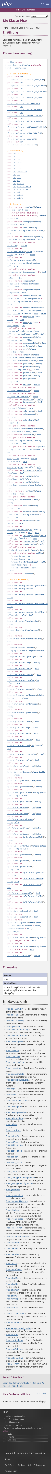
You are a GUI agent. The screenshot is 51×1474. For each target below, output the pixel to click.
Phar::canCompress (14, 1041)
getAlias (27, 364)
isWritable (28, 435)
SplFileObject (13, 932)
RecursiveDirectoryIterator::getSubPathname (28, 603)
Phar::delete (11, 1124)
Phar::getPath (12, 1157)
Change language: (22, 16)
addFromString (29, 237)
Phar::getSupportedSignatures (19, 1183)
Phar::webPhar (12, 1364)
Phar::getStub (12, 1171)
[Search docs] (42, 3)
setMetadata (28, 521)
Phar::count (11, 1095)
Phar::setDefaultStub (15, 1313)
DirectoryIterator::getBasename (22, 695)
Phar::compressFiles (15, 1062)
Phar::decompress (14, 1106)
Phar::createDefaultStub (16, 1100)
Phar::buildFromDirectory (17, 1029)
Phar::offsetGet (12, 1284)
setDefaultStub (30, 512)
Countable (8, 68)
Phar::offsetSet (12, 1290)
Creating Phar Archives (13, 1425)
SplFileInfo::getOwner (17, 834)
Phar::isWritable (13, 1242)
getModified (28, 373)
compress (27, 281)
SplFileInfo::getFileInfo (19, 793)
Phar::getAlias (12, 1142)
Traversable (30, 260)
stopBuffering (29, 544)
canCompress (12, 272)
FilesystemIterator (35, 651)
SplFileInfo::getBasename (19, 772)
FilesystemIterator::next (19, 668)
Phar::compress (13, 1056)
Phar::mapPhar (12, 1254)
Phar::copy (10, 1089)
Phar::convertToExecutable (18, 1080)
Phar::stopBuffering (14, 1349)
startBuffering (30, 541)
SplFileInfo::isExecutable (19, 893)
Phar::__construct (13, 1068)
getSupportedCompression (18, 390)
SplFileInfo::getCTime (17, 781)
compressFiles (29, 290)
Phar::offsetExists (13, 1278)
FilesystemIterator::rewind (20, 674)
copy (25, 316)
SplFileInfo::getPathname (19, 855)
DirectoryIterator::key (18, 728)
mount (9, 458)
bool (44, 272)
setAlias (27, 506)
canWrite (11, 278)
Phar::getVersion (13, 1189)
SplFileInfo (25, 479)
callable (16, 568)
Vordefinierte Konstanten (14, 1419)
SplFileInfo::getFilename (19, 802)
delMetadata (28, 346)
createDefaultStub (15, 331)
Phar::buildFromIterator (16, 1035)
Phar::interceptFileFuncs (16, 1201)
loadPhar (11, 441)
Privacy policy (10, 1471)
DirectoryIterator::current (20, 689)
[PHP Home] (7, 4)
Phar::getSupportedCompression (20, 1177)
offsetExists (29, 470)
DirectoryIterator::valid (19, 760)
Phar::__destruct (13, 1130)
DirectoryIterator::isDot (19, 722)
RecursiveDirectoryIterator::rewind (24, 639)
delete (26, 349)
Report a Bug (17, 1386)
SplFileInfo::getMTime (17, 828)
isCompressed (29, 414)
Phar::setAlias (12, 1307)
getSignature (29, 379)
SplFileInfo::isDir (32, 884)
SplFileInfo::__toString (18, 955)
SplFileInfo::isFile (32, 896)
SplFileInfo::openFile (17, 923)
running (10, 500)
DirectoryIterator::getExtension (22, 704)
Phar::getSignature (14, 1163)
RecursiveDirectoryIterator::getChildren (26, 586)
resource (23, 485)
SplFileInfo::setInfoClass (19, 946)
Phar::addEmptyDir (14, 1009)
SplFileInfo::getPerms (17, 861)
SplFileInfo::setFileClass (19, 938)
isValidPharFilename (16, 429)
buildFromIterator (15, 260)
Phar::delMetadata (14, 1118)
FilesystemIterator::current (20, 648)
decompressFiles (30, 343)
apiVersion (12, 245)
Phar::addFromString (15, 1021)
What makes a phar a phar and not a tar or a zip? (23, 1428)
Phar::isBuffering (13, 1210)
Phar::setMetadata (14, 1322)
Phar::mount (11, 1263)
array (32, 254)
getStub (26, 384)
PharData (11, 305)
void (22, 225)
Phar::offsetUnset (13, 1296)
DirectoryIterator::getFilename (22, 713)
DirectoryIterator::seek (18, 745)
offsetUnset (28, 491)
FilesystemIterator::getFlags (21, 657)
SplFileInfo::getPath (33, 837)
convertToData (29, 296)
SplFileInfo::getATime (17, 766)
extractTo (27, 355)
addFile (26, 228)
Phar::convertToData (15, 1074)
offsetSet (27, 482)
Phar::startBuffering (14, 1340)
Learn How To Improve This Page (17, 1383)
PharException (10, 1440)
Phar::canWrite (12, 1050)
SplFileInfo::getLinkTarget (20, 819)
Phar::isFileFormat (14, 1228)
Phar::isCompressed (14, 1219)
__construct (28, 207)
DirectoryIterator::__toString (21, 754)
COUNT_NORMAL (13, 325)
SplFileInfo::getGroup (17, 807)
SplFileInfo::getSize (33, 873)
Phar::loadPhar (12, 1248)
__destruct (28, 574)
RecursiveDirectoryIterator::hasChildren (26, 612)
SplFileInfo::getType (33, 878)
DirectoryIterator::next (18, 734)
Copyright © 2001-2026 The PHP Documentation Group (25, 1456)
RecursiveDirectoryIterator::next (23, 630)
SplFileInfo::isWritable (18, 917)
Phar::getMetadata (14, 1145)
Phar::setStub (12, 1334)
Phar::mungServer (14, 1269)
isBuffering (28, 411)
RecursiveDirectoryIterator (17, 65)
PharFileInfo (9, 1437)
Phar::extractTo (12, 1136)
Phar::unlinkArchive (14, 1358)
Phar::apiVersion (13, 1026)
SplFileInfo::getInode (17, 813)
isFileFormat (29, 420)
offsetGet (27, 476)
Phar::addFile (12, 1015)
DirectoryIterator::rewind (19, 739)
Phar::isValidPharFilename (17, 1237)
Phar (17, 287)
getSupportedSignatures (18, 396)
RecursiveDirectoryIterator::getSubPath (26, 594)
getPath (26, 376)
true (22, 319)
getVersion (28, 399)
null (18, 219)
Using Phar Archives (12, 1422)
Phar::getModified (14, 1151)
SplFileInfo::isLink (32, 902)
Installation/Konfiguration (14, 1416)
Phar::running (12, 1299)
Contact (21, 1465)
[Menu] (47, 3)
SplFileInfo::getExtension (19, 787)
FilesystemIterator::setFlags (21, 680)
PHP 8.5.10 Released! (25, 10)
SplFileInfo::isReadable (18, 911)
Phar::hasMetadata (14, 1195)
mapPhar (39, 447)
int (21, 77)
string (38, 207)
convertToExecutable (32, 308)
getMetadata (28, 367)
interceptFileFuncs (16, 408)
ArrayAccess (20, 68)
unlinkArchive (13, 550)
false (33, 361)
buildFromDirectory (16, 251)
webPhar (39, 553)
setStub (26, 535)
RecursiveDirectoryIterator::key (22, 621)
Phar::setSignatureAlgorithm (18, 1328)
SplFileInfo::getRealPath (19, 867)
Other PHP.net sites (36, 1465)
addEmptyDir (28, 222)
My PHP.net (9, 1465)
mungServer (12, 467)
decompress (28, 337)
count (25, 322)
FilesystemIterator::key (18, 663)
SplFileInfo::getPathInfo (19, 846)
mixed (36, 370)
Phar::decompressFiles (16, 1112)
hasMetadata (28, 402)
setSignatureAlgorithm (17, 529)
